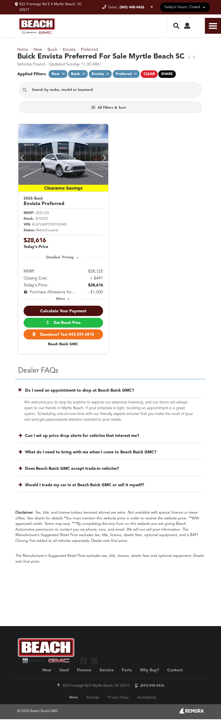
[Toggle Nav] (213, 26)
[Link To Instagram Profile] (94, 660)
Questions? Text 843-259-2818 (66, 335)
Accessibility (146, 697)
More (60, 299)
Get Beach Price (66, 323)
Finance (84, 670)
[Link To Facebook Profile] (84, 660)
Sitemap (92, 697)
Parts (127, 670)
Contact (175, 670)
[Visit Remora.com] (191, 712)
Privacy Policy (118, 697)
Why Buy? (149, 670)
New (46, 670)
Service (107, 670)
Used (64, 670)
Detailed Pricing (59, 257)
